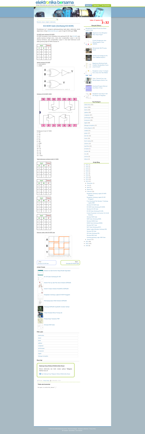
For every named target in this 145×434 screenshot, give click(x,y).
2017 (87, 173)
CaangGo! (65, 430)
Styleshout (86, 428)
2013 (87, 181)
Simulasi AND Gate (92, 235)
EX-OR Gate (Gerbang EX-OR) (52, 276)
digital (39, 353)
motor (85, 138)
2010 (87, 245)
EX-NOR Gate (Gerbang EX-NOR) (58, 26)
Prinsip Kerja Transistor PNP (52, 318)
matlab (86, 130)
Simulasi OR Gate (91, 231)
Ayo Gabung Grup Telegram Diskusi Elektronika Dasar (55, 374)
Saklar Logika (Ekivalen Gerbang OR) (97, 229)
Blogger (75, 428)
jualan (86, 133)
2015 (87, 177)
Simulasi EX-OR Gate (43, 263)
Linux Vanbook (78, 430)
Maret (88, 189)
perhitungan (41, 348)
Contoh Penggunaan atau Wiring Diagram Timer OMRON (99, 42)
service (86, 156)
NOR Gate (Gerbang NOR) (94, 219)
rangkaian (40, 345)
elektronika (41, 335)
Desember (90, 183)
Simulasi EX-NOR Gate (72, 263)
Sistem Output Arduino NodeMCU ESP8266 (56, 288)
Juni (88, 185)
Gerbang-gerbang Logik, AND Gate (96, 237)
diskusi (86, 159)
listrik (39, 340)
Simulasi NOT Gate (92, 225)
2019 (87, 169)
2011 (87, 243)
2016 (87, 175)
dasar (39, 338)
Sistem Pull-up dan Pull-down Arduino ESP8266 (57, 282)
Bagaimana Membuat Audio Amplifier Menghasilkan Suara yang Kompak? (100, 65)
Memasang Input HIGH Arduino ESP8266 (55, 300)
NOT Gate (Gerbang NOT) (94, 227)
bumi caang (87, 141)
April (88, 187)
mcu (85, 154)
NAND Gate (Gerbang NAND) (94, 223)
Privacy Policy (92, 428)
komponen (41, 351)
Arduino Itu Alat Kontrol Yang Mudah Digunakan (57, 270)
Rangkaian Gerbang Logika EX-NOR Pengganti (57, 294)
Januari (89, 239)
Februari (89, 191)
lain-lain (86, 135)
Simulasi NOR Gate (49, 325)
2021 (87, 165)
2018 (87, 171)
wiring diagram (88, 128)
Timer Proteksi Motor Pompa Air (53, 312)
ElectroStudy (72, 430)
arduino (86, 143)
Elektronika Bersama (52, 31)
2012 (87, 241)
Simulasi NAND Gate (92, 221)
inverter (86, 151)
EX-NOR (75, 36)
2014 (87, 179)
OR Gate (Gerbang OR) (93, 233)
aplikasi (40, 343)
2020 (87, 167)
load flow (86, 146)
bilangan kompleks (43, 356)
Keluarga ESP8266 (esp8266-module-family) (56, 306)
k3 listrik (86, 148)
